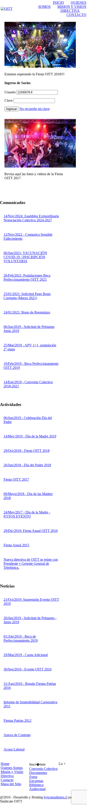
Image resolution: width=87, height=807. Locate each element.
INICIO (58, 2)
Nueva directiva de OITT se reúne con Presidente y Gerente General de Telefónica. (31, 563)
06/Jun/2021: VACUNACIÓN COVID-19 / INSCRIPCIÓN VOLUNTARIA (25, 257)
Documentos (38, 773)
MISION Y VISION (71, 7)
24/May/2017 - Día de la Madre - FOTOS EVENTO (27, 514)
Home (5, 764)
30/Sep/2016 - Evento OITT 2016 (28, 669)
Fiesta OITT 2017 (16, 479)
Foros (33, 777)
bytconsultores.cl (55, 797)
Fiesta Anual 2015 (16, 545)
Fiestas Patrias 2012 (17, 720)
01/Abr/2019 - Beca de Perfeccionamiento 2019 (21, 638)
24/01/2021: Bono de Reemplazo (27, 312)
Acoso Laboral (14, 749)
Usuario (10, 92)
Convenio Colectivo (43, 769)
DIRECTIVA (70, 11)
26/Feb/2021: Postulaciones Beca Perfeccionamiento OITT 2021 (27, 277)
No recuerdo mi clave (34, 109)
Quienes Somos (12, 768)
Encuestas (36, 781)
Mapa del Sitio (11, 784)
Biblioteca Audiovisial (37, 787)
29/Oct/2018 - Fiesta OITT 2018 (27, 451)
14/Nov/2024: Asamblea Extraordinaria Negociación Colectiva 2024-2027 (31, 218)
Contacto (7, 780)
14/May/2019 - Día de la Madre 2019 (30, 436)
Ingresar (11, 109)
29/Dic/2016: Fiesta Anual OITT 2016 (31, 531)
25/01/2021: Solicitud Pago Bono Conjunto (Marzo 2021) (27, 296)
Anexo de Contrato (17, 735)
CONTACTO (76, 15)
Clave (8, 100)
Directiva (7, 776)
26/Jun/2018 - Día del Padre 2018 (27, 465)
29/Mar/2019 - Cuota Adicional (26, 655)
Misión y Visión (12, 772)
